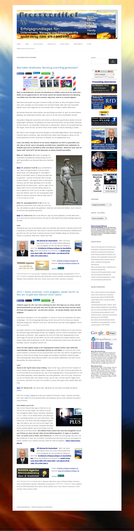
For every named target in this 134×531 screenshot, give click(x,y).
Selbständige (41, 484)
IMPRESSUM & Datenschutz (26, 49)
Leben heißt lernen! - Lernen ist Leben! (103, 299)
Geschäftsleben (68, 274)
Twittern (54, 269)
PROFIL (27, 44)
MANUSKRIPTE (78, 44)
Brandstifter (30, 486)
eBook (46, 486)
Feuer (25, 279)
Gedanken (30, 279)
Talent (78, 486)
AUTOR (89, 44)
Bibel (49, 274)
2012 (73, 484)
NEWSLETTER (51, 44)
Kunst (52, 279)
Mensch (64, 486)
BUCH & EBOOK (38, 44)
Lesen (60, 486)
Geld (35, 279)
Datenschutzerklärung (23, 507)
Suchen (93, 57)
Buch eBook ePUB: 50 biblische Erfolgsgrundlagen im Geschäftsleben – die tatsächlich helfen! (103, 322)
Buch (54, 481)
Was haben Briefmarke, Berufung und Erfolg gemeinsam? (47, 67)
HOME (19, 44)
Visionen (30, 489)
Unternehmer (50, 484)
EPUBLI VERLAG (64, 44)
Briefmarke (48, 276)
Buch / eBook (30, 395)
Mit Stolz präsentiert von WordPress (42, 507)
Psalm (57, 279)
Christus (54, 276)
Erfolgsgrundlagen (57, 274)
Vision (25, 489)
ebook (59, 481)
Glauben (50, 486)
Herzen (44, 279)
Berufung (38, 276)
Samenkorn (71, 486)
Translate (110, 77)
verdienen (70, 279)
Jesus (48, 279)
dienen (41, 486)
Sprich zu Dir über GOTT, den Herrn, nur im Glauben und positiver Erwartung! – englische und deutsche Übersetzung (103, 249)
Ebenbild (60, 276)
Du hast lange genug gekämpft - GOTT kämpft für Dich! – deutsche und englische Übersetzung (104, 314)
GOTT (39, 279)
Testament (62, 279)
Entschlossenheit (69, 276)
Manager (34, 484)
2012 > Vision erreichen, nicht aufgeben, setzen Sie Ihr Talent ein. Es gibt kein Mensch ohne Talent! (48, 293)
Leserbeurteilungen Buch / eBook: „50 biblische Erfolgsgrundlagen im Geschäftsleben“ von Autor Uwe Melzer (104, 307)
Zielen (35, 489)
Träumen (19, 489)
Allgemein (45, 274)
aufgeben (31, 276)
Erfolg (77, 276)
